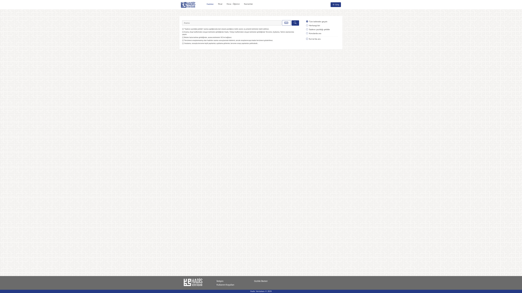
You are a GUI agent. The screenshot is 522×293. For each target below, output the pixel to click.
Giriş (337, 5)
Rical (220, 4)
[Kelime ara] (295, 23)
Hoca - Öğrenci (233, 4)
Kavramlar (248, 4)
